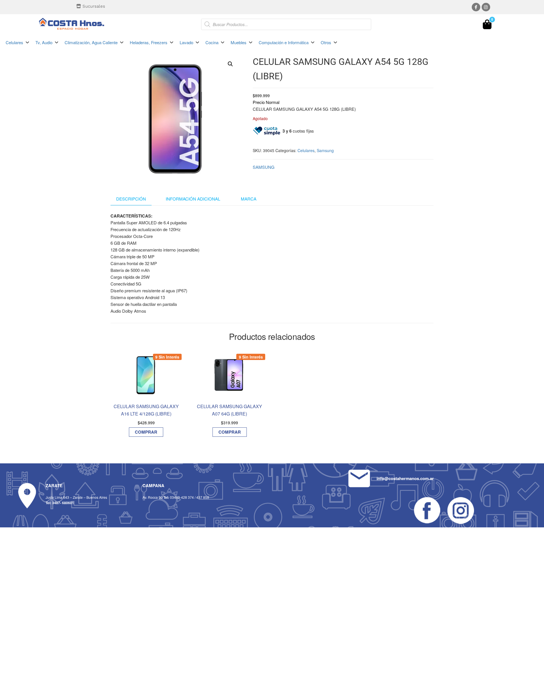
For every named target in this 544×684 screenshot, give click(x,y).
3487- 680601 (63, 502)
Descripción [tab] (131, 199)
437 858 (202, 497)
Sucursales (93, 6)
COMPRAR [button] (146, 432)
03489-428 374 (182, 497)
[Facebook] (476, 7)
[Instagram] (486, 7)
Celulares (306, 150)
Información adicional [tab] (193, 199)
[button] (18, 42)
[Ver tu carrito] (487, 25)
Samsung (325, 150)
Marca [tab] (248, 199)
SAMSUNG (264, 167)
